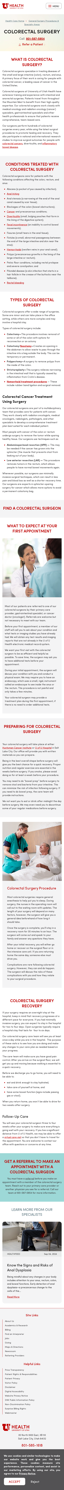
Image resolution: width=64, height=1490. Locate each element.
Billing (8, 1329)
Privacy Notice (27, 1473)
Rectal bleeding (15, 282)
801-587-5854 (35, 38)
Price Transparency (14, 1369)
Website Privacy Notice (16, 1395)
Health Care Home (14, 20)
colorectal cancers (12, 143)
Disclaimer (10, 1387)
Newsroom (10, 1351)
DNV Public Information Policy (19, 1400)
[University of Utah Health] (13, 6)
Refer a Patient (32, 44)
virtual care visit (12, 1137)
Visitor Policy (11, 1382)
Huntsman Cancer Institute (17, 747)
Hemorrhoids (14, 249)
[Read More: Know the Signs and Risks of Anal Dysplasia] (32, 1236)
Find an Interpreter (14, 1334)
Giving (8, 1342)
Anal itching (13, 193)
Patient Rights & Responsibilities (21, 1374)
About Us (9, 1321)
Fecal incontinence (17, 224)
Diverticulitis (13, 216)
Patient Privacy (12, 1378)
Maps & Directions (14, 1346)
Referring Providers (14, 1355)
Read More (13, 1296)
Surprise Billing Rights (15, 1408)
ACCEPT (14, 1481)
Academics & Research (16, 1325)
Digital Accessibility (14, 1391)
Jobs (7, 1338)
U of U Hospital (43, 747)
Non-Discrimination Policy (17, 1404)
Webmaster (11, 1412)
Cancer (11, 211)
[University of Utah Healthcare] (32, 1427)
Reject (35, 1481)
